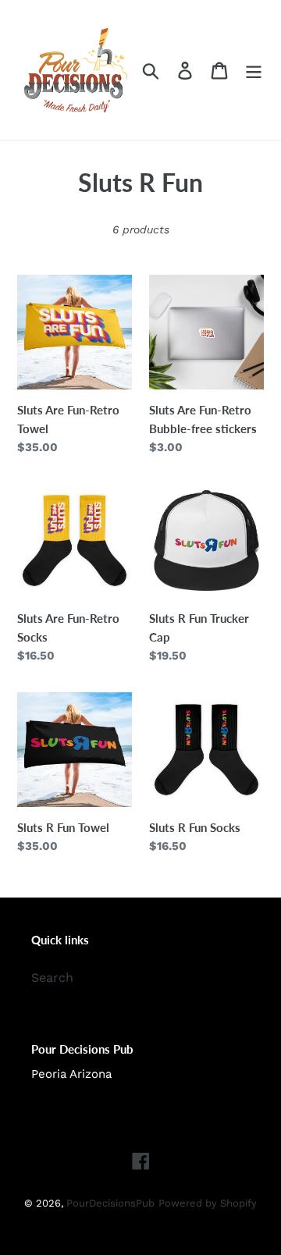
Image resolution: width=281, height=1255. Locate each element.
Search (52, 977)
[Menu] (254, 69)
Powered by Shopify (207, 1203)
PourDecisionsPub (110, 1203)
